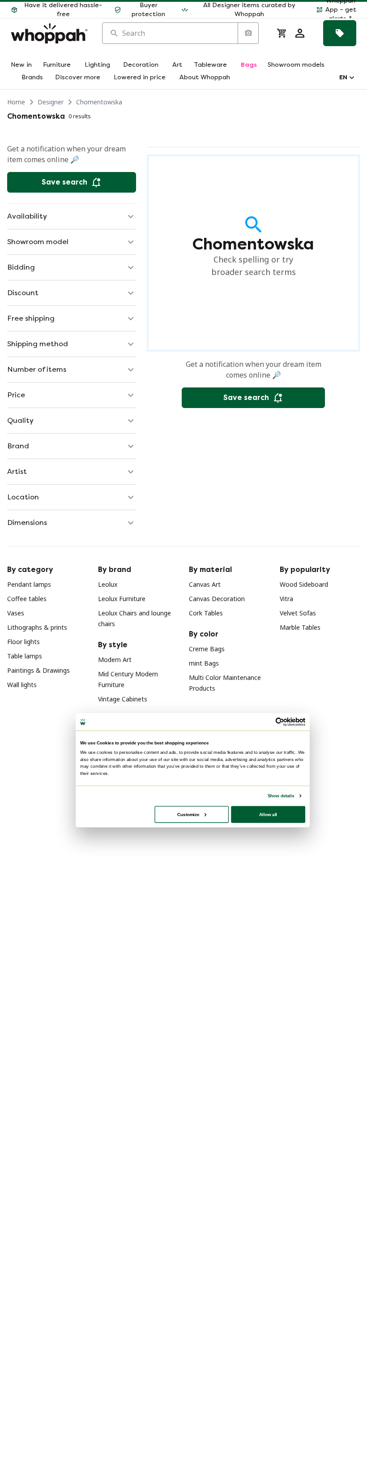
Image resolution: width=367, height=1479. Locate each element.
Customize (188, 814)
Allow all (268, 814)
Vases (15, 613)
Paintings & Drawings (38, 670)
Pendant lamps (29, 584)
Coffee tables (27, 598)
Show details (281, 795)
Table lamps (24, 656)
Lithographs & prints (37, 627)
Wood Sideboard (304, 584)
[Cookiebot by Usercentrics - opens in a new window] (279, 722)
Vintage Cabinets (122, 699)
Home (16, 102)
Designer (51, 102)
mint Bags (204, 663)
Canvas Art (205, 584)
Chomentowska (99, 102)
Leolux (107, 584)
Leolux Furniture (121, 598)
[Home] (49, 33)
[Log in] (300, 33)
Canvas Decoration (217, 598)
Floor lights (23, 641)
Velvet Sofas (298, 613)
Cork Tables (206, 613)
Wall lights (22, 684)
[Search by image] (248, 33)
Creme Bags (207, 649)
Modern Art (115, 659)
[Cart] (282, 33)
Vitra (286, 598)
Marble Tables (300, 627)
